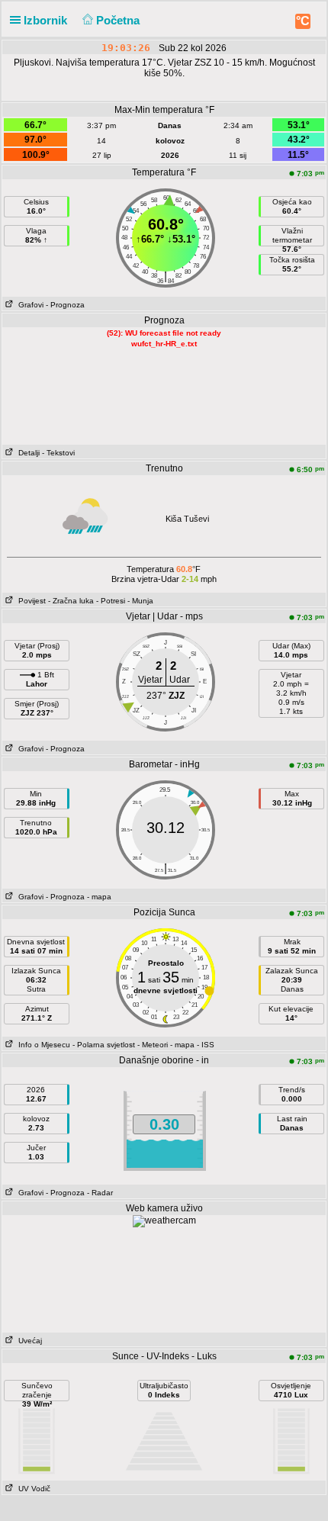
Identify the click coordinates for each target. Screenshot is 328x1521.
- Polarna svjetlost (103, 1044)
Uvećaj (28, 1340)
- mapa (99, 896)
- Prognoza (65, 305)
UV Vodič (32, 1488)
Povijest (30, 601)
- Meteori (152, 1044)
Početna (119, 20)
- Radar (100, 1192)
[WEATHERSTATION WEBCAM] (164, 1220)
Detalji (27, 453)
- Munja (140, 601)
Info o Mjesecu (42, 1044)
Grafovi (28, 305)
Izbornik (47, 20)
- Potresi (110, 601)
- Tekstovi (58, 453)
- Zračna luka (71, 601)
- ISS (205, 1044)
